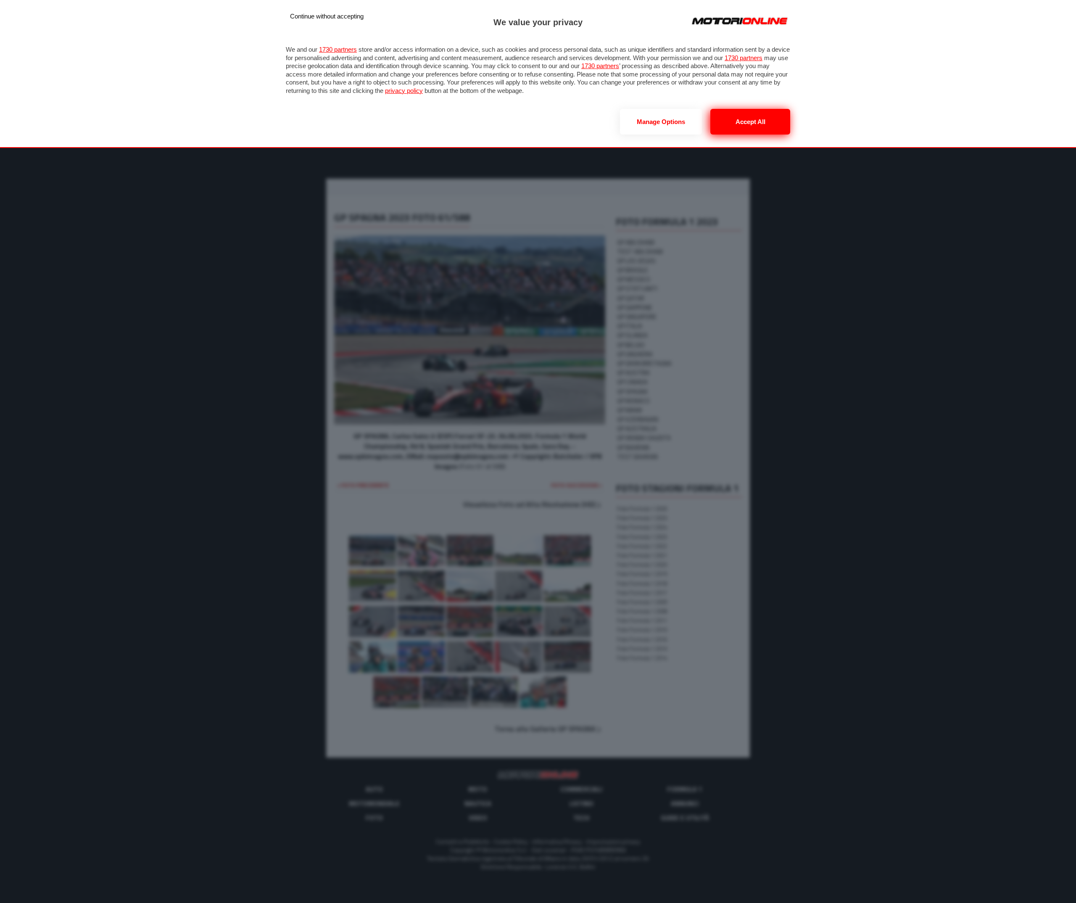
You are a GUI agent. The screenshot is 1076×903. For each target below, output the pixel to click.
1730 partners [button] (338, 49)
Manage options (661, 121)
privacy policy (404, 90)
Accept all (750, 121)
